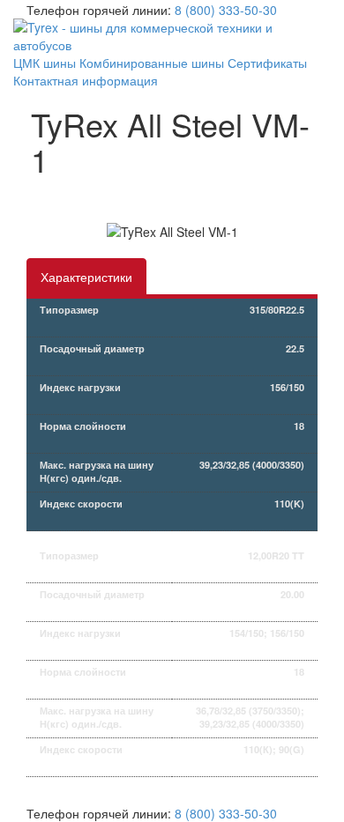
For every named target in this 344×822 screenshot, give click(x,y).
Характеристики (86, 276)
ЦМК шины (44, 62)
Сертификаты (267, 62)
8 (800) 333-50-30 (226, 10)
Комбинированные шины (151, 62)
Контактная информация (85, 80)
